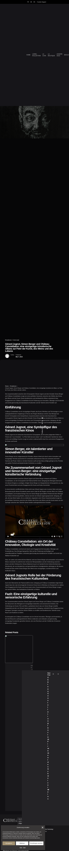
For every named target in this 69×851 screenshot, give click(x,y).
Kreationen (8, 340)
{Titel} (21, 847)
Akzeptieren (8, 843)
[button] (42, 827)
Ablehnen (22, 843)
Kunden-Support (41, 2)
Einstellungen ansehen (36, 843)
